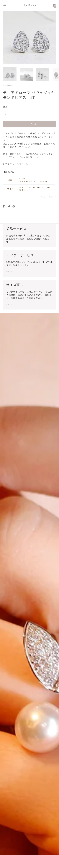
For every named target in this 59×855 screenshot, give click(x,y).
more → (10, 272)
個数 (5, 107)
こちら (24, 164)
